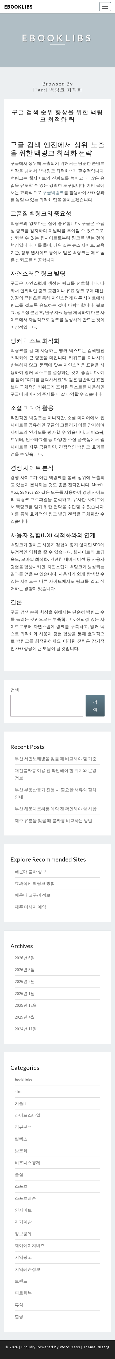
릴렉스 (21, 1139)
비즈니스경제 (27, 1162)
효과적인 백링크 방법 (35, 883)
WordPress (70, 1347)
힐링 (19, 1316)
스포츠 (21, 1186)
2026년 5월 (25, 969)
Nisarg (104, 1347)
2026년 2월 (25, 981)
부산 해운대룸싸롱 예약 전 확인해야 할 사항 (56, 808)
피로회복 (23, 1292)
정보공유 (23, 1233)
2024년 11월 (26, 1028)
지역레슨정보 (27, 1269)
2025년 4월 (25, 1017)
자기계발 (23, 1221)
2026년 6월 (25, 957)
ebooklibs (18, 6)
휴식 (19, 1304)
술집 (19, 1174)
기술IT (21, 1103)
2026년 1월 (25, 993)
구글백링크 (53, 192)
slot (18, 1091)
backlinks (23, 1079)
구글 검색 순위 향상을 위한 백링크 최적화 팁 (57, 115)
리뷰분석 (23, 1127)
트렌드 (21, 1281)
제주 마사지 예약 (30, 906)
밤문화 (21, 1150)
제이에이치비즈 (30, 1245)
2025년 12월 (26, 1005)
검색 (14, 690)
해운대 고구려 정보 (33, 895)
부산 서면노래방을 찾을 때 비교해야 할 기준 (56, 758)
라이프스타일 (27, 1115)
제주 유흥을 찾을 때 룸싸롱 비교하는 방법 (53, 820)
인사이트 (23, 1210)
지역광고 (23, 1257)
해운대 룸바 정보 (30, 871)
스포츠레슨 (25, 1198)
